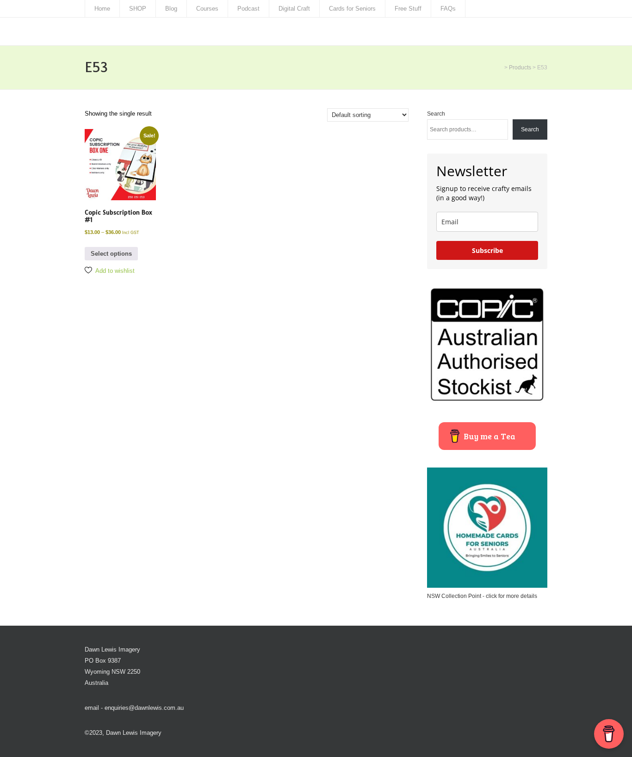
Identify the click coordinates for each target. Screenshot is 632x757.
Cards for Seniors (352, 8)
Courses (207, 8)
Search (436, 114)
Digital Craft (294, 8)
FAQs (448, 8)
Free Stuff (408, 8)
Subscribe (487, 250)
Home (102, 8)
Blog (171, 8)
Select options (111, 253)
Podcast (248, 8)
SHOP (137, 8)
